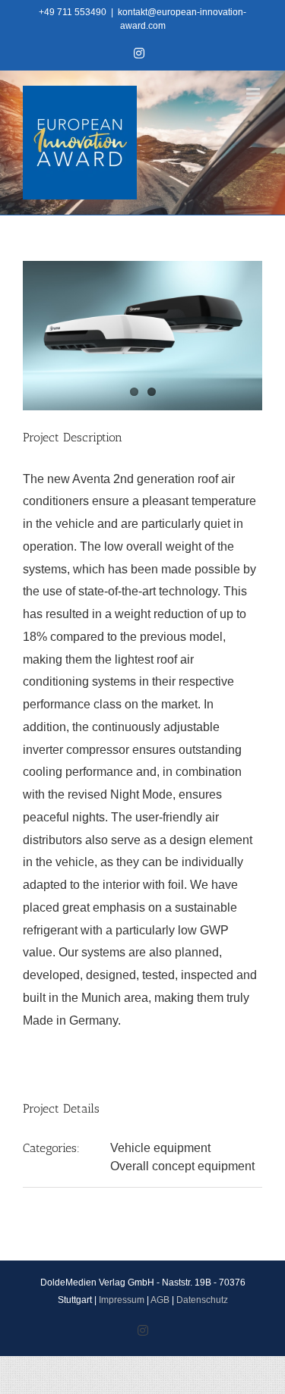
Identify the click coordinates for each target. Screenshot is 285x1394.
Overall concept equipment (182, 1166)
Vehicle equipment (160, 1147)
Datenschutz (202, 1300)
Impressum (121, 1300)
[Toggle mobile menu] (254, 94)
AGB (159, 1300)
